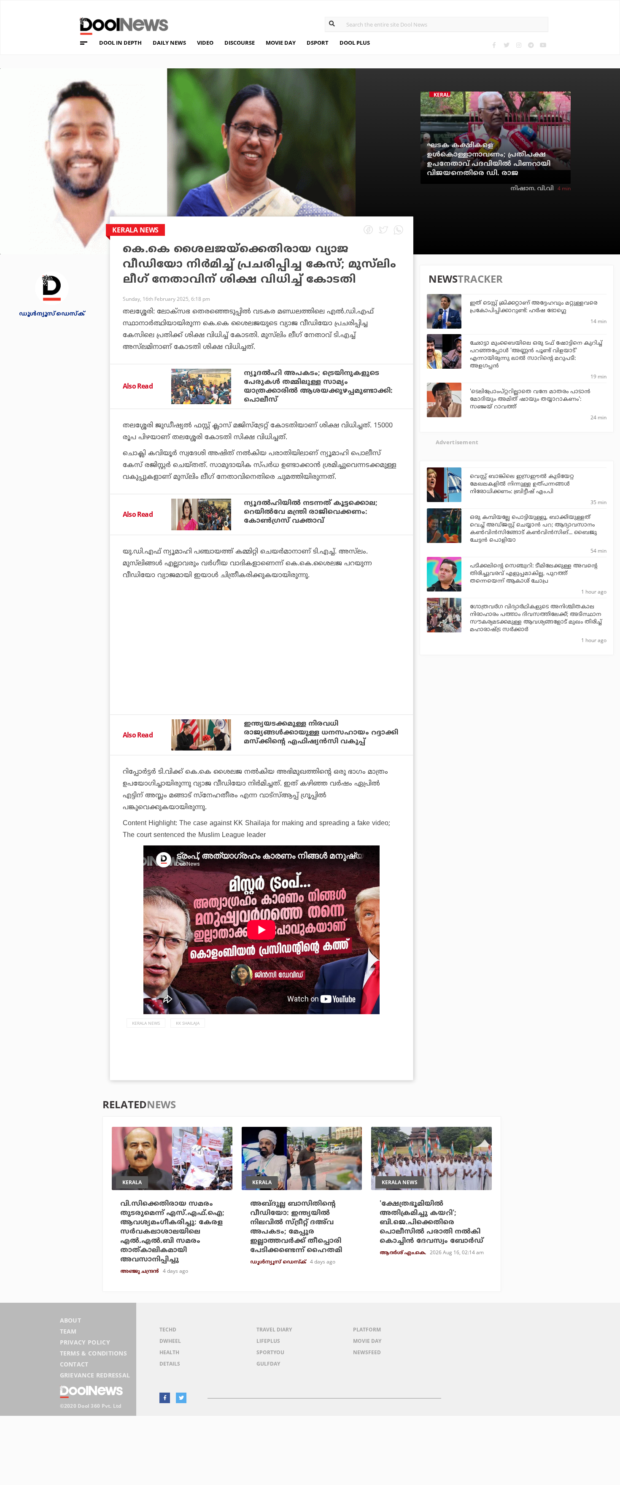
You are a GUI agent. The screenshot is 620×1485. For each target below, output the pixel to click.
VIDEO (205, 42)
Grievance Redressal (95, 1375)
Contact (74, 1364)
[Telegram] (531, 45)
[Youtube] (543, 45)
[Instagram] (518, 45)
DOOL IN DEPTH (120, 42)
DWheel (170, 1341)
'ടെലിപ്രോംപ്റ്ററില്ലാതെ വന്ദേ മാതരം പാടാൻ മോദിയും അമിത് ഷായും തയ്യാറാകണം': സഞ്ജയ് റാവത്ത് (530, 399)
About (70, 1320)
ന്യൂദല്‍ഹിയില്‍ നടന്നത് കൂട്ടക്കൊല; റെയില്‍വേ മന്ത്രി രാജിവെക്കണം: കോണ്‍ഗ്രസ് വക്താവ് (310, 512)
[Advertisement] (261, 670)
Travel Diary (274, 1329)
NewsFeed (367, 1352)
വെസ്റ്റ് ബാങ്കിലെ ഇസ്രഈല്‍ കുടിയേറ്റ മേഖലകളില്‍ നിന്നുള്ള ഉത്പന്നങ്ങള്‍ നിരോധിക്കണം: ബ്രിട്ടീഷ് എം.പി (522, 484)
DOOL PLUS (355, 42)
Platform (367, 1329)
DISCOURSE (239, 42)
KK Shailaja (187, 1023)
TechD (167, 1329)
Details (169, 1363)
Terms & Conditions (93, 1353)
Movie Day (367, 1341)
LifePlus (268, 1341)
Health (169, 1352)
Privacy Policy (85, 1342)
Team (68, 1331)
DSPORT (318, 42)
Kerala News (146, 1023)
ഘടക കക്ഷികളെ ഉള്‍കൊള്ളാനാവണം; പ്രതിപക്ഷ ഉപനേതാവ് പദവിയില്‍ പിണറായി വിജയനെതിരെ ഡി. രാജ (488, 159)
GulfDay (268, 1363)
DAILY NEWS (169, 42)
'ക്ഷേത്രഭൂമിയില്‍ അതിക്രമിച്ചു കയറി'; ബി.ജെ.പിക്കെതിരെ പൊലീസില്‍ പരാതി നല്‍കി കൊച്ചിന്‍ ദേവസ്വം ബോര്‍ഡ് (431, 1222)
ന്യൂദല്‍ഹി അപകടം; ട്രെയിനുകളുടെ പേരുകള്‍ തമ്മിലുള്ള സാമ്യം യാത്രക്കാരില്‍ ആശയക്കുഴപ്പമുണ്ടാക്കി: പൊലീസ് (318, 386)
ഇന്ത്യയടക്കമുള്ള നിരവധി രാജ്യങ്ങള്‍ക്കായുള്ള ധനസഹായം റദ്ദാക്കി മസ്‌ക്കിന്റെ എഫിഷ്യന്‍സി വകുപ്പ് (321, 733)
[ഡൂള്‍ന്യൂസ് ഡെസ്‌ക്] (52, 288)
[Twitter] (506, 45)
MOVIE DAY (281, 42)
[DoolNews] (120, 25)
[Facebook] (494, 45)
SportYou (270, 1352)
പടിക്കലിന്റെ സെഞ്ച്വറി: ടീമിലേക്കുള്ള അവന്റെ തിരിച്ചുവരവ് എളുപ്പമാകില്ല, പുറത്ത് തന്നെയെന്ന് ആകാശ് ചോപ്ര (533, 574)
